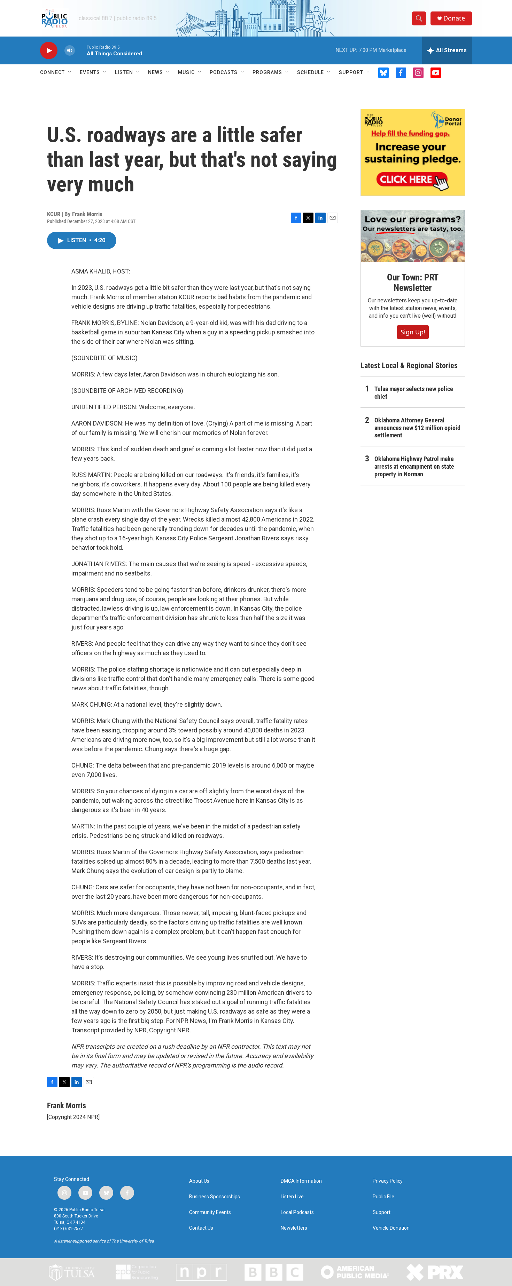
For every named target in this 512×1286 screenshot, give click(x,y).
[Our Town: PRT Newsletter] (413, 236)
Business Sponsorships (214, 1196)
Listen (124, 72)
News (155, 72)
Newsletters (294, 1228)
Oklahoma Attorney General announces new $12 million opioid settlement (417, 427)
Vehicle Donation (391, 1228)
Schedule (310, 72)
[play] (48, 51)
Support (351, 72)
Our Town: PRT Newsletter (413, 282)
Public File (383, 1196)
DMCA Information (301, 1181)
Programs (267, 72)
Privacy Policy (388, 1181)
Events (90, 72)
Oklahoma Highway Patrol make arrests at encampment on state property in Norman (414, 466)
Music (186, 72)
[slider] (81, 50)
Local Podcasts (297, 1212)
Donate (454, 18)
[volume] (70, 50)
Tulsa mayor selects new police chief (413, 392)
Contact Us (201, 1228)
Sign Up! (413, 332)
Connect (52, 72)
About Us (199, 1181)
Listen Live (292, 1196)
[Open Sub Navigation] (70, 72)
